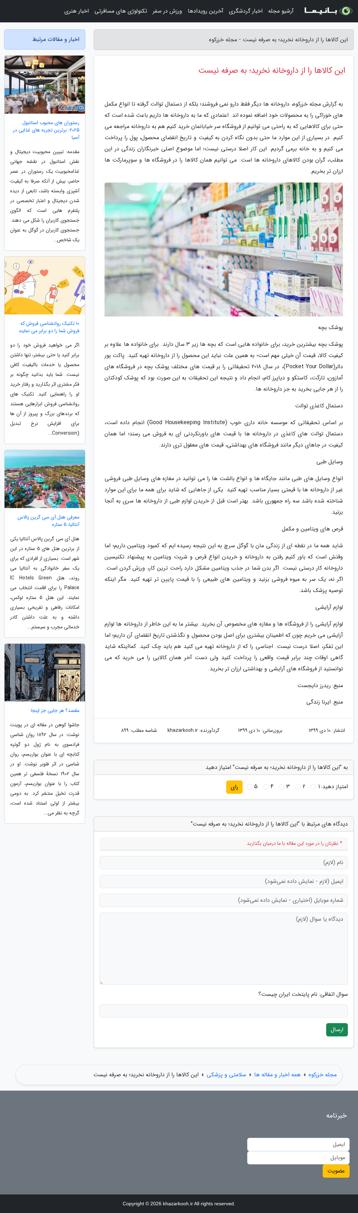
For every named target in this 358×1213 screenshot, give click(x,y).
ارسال (337, 1029)
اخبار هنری (76, 11)
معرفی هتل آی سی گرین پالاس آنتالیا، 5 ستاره (48, 521)
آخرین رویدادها (205, 11)
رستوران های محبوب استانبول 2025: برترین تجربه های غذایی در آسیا (46, 130)
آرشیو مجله (281, 11)
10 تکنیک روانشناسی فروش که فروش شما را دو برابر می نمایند (49, 327)
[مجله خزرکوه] (328, 11)
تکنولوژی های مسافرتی (120, 11)
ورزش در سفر (167, 11)
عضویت (336, 1170)
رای (234, 787)
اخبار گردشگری (246, 11)
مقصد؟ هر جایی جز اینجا (55, 710)
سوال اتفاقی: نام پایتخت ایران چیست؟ (303, 994)
